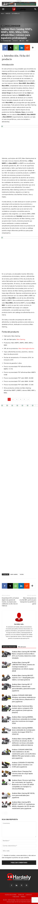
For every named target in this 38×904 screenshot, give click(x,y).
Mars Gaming (21, 339)
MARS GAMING (14, 574)
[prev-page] (3, 813)
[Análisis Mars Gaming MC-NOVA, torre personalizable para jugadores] (6, 795)
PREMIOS (23, 896)
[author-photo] (19, 621)
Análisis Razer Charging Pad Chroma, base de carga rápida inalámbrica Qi (22, 773)
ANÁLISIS (8, 13)
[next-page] (6, 813)
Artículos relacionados (9, 647)
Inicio (2, 13)
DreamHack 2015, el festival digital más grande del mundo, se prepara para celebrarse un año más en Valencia (10, 602)
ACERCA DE (21, 895)
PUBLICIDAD (16, 896)
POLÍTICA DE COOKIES (10, 895)
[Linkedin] (21, 47)
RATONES (17, 25)
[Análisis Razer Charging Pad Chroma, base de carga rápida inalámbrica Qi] (6, 773)
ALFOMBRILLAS (16, 13)
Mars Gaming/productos (26, 348)
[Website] (26, 885)
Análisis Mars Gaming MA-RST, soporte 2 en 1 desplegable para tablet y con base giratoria (23, 678)
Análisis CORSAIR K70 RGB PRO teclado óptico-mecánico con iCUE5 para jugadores (23, 765)
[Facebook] (5, 47)
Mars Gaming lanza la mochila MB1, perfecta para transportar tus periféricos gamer (27, 601)
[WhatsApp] (16, 47)
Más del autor (22, 647)
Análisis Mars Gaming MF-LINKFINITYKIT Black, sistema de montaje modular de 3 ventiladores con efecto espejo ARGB (23, 667)
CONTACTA (29, 895)
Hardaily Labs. (7, 40)
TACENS (22, 574)
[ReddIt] (27, 47)
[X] (10, 47)
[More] (33, 47)
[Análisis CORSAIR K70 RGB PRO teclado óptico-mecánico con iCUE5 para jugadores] (6, 765)
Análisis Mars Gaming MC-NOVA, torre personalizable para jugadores (23, 795)
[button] (3, 9)
